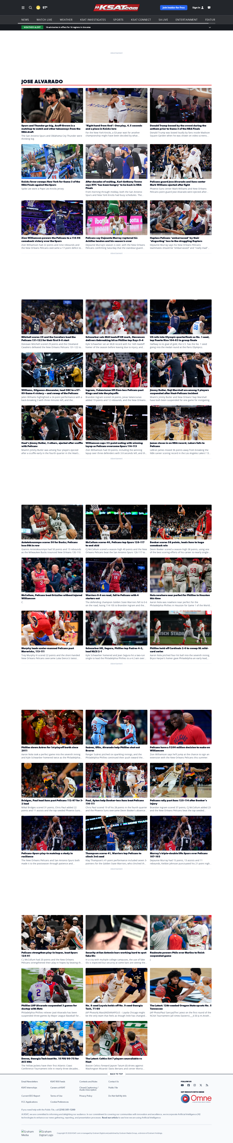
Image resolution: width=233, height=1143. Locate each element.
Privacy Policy (85, 1096)
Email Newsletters (29, 1082)
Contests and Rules (88, 1082)
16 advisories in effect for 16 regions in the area (68, 27)
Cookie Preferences (59, 1102)
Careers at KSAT (57, 1088)
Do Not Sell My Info (117, 1096)
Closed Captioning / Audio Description (88, 1089)
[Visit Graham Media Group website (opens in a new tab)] (29, 1133)
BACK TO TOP (116, 1074)
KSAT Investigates (93, 19)
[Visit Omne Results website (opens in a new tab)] (196, 1098)
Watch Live (44, 19)
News (25, 19)
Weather (66, 19)
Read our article (110, 1118)
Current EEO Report (30, 1096)
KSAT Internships (29, 1088)
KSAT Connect (141, 19)
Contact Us (113, 1082)
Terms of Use (56, 1096)
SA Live (163, 19)
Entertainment (186, 19)
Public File (113, 1088)
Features (211, 19)
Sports (118, 19)
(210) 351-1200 (67, 1110)
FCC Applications (29, 1102)
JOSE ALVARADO (42, 81)
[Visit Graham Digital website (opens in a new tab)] (46, 1133)
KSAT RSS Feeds (57, 1082)
